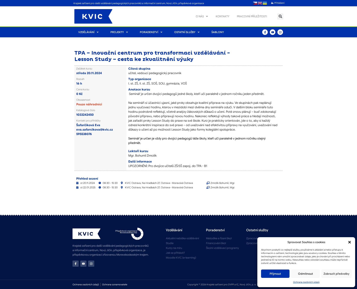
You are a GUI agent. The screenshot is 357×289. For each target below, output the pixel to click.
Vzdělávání (86, 32)
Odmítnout (305, 273)
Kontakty (222, 16)
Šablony (217, 32)
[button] (349, 242)
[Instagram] (280, 32)
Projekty (117, 32)
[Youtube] (272, 32)
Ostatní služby (184, 32)
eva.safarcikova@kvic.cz (94, 129)
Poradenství (149, 32)
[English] (260, 3)
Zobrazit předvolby (336, 273)
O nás (200, 16)
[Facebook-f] (265, 32)
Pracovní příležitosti (252, 16)
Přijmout (275, 273)
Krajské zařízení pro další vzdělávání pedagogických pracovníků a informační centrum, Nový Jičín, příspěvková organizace (138, 3)
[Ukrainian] (265, 3)
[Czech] (255, 3)
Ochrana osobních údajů (306, 282)
